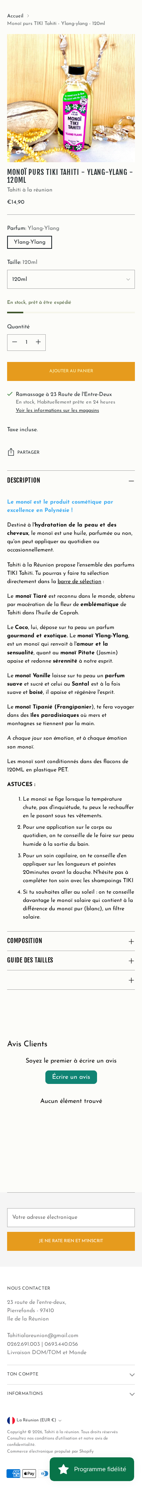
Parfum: (33, 228)
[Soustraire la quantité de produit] (14, 342)
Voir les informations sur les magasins (57, 410)
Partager (28, 453)
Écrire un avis (71, 1077)
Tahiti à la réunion (29, 190)
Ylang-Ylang (29, 242)
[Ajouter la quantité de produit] (38, 342)
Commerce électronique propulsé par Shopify (50, 1451)
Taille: (22, 262)
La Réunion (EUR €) (36, 1420)
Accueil (15, 16)
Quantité (18, 327)
